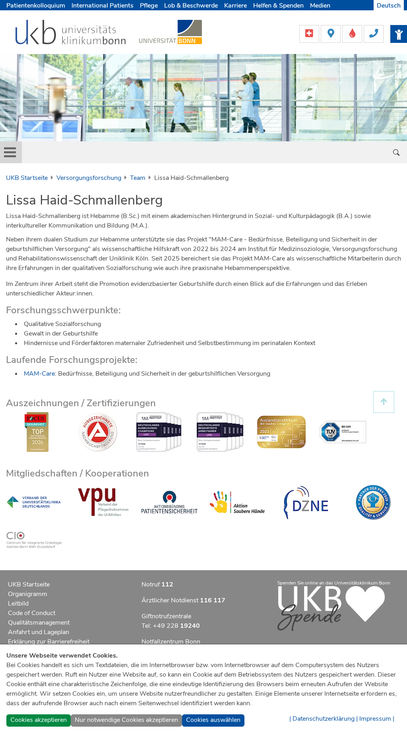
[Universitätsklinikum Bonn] (71, 33)
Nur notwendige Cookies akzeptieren (126, 720)
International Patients (103, 5)
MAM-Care (39, 373)
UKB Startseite (27, 178)
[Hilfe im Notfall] (310, 33)
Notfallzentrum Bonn (170, 641)
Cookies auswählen (213, 720)
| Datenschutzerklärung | (323, 718)
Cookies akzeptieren (38, 720)
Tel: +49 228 (170, 625)
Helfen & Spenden (278, 5)
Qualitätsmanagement (39, 622)
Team (137, 178)
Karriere (235, 5)
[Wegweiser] (331, 33)
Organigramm (27, 594)
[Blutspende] (353, 33)
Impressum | (376, 718)
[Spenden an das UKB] (331, 608)
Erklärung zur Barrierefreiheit (48, 641)
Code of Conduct (31, 613)
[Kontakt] (374, 33)
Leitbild (18, 603)
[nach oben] (383, 402)
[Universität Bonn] (170, 31)
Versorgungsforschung (88, 178)
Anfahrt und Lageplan (38, 632)
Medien (320, 5)
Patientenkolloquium (35, 5)
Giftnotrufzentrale (166, 616)
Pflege (149, 5)
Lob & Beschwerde (191, 5)
